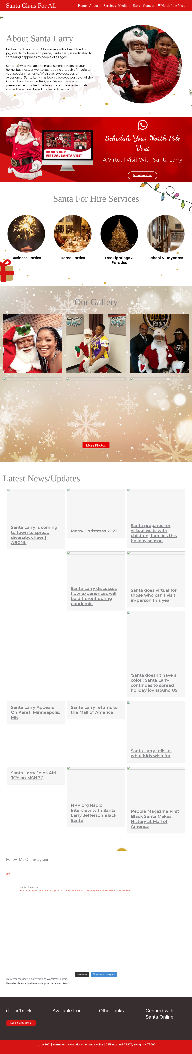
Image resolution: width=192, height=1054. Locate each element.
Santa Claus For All (31, 5)
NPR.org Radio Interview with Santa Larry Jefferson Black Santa (94, 813)
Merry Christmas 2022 (94, 530)
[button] (99, 5)
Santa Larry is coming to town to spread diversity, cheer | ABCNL (34, 535)
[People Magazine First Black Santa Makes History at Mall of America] (156, 785)
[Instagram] (7, 899)
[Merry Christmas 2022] (96, 506)
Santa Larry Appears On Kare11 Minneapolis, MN (35, 712)
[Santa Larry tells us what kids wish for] (156, 722)
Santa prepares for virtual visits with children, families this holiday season (154, 533)
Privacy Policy (94, 1044)
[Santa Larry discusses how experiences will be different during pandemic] (96, 566)
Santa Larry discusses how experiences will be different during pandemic (94, 596)
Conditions (75, 1044)
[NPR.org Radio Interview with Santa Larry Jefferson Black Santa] (96, 782)
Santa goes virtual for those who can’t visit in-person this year (154, 595)
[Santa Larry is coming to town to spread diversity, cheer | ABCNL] (36, 504)
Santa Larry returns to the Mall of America (94, 710)
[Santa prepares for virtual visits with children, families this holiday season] (156, 503)
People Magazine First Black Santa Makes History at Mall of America (155, 819)
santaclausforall (15, 894)
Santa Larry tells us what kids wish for (151, 753)
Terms (57, 1044)
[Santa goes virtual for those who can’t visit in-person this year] (156, 567)
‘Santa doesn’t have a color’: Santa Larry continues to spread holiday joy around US (154, 683)
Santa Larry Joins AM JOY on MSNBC (33, 775)
